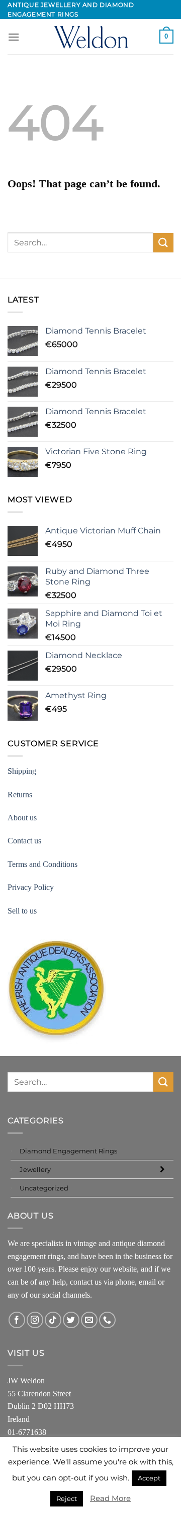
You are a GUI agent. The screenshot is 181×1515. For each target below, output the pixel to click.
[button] (14, 37)
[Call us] (107, 1320)
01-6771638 (27, 1432)
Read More (110, 1498)
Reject (66, 1498)
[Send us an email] (89, 1320)
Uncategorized (44, 1188)
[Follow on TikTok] (53, 1320)
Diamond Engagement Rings (68, 1151)
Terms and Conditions (42, 864)
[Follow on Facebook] (17, 1320)
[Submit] (163, 242)
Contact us (24, 840)
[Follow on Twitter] (71, 1320)
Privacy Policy (31, 887)
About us (22, 817)
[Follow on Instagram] (35, 1320)
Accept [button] (149, 1478)
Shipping (22, 771)
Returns (20, 794)
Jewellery (35, 1169)
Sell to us (22, 910)
